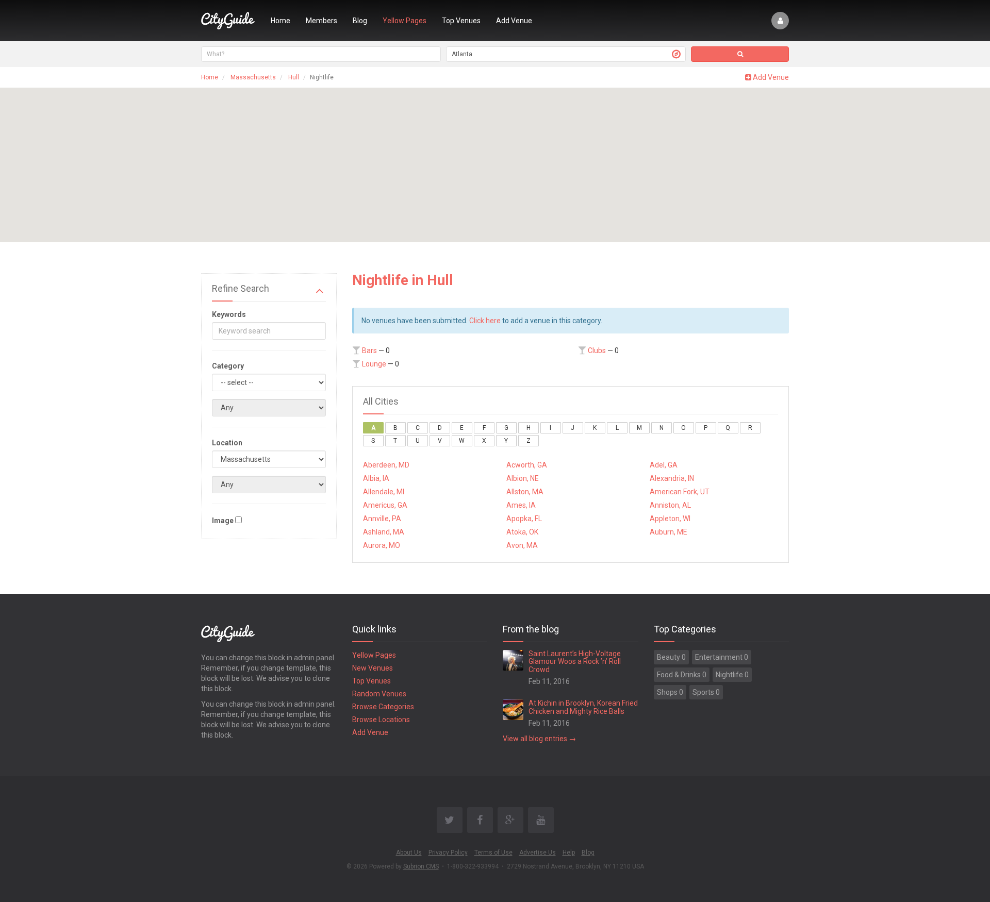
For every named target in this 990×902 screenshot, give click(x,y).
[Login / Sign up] (780, 20)
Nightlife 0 (732, 675)
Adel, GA (664, 465)
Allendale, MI (383, 492)
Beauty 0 (671, 657)
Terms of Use (493, 852)
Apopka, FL (524, 518)
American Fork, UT (680, 492)
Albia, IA (376, 478)
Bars (369, 350)
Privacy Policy (448, 852)
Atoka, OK (522, 532)
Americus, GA (385, 505)
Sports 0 (706, 692)
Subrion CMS (421, 866)
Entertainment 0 (721, 657)
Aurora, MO (381, 545)
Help (569, 852)
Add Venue (514, 20)
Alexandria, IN (672, 478)
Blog (360, 20)
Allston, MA (524, 492)
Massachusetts (253, 77)
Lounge (374, 364)
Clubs (597, 350)
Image (223, 520)
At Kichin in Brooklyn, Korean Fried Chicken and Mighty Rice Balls (583, 707)
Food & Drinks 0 (681, 675)
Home (280, 20)
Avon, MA (522, 545)
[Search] (740, 54)
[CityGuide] (228, 20)
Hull (293, 77)
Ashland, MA (383, 532)
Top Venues (461, 20)
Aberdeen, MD (386, 465)
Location (227, 443)
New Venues (372, 668)
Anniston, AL (670, 505)
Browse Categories (383, 707)
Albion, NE (522, 478)
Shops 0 (670, 692)
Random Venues (379, 694)
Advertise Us (537, 852)
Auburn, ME (668, 532)
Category (228, 366)
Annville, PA (382, 518)
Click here (485, 320)
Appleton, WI (670, 518)
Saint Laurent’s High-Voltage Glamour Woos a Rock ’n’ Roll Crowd (575, 661)
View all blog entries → (539, 738)
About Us (409, 852)
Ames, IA (521, 505)
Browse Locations (381, 719)
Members (321, 20)
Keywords (229, 314)
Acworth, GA (526, 465)
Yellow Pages (404, 20)
